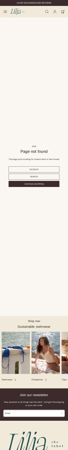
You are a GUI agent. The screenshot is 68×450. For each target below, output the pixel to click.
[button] (5, 12)
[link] (55, 12)
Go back (34, 169)
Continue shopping (34, 184)
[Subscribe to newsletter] (62, 413)
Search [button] (34, 176)
